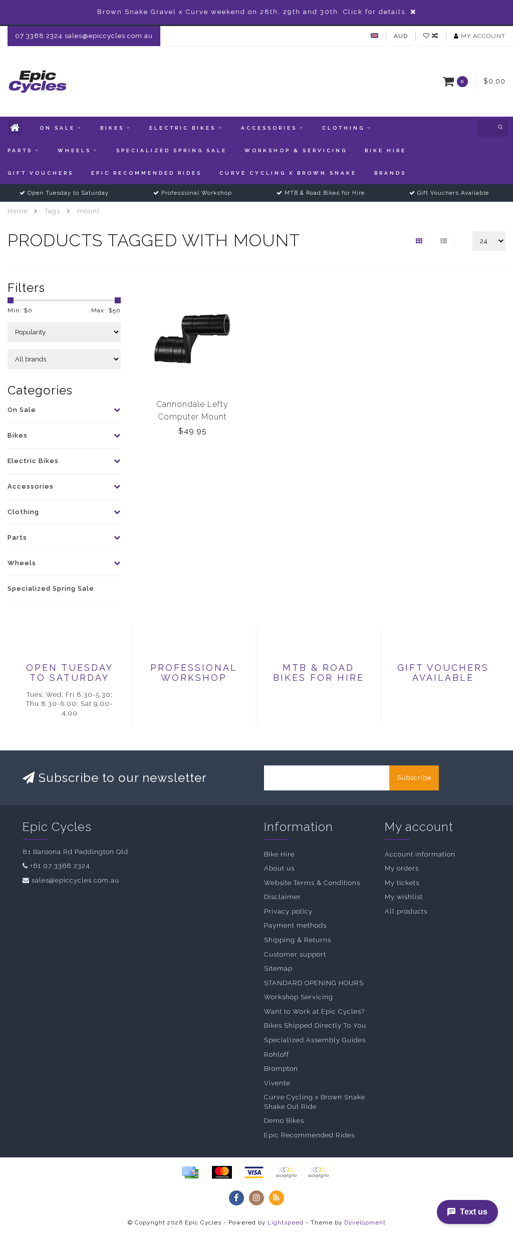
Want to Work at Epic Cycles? (314, 1011)
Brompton (281, 1068)
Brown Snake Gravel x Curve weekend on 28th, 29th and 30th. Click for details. (252, 12)
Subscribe (414, 777)
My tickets (402, 883)
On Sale (57, 128)
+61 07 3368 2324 (60, 866)
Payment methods (295, 925)
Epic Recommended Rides (146, 173)
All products (406, 911)
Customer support (295, 954)
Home (18, 211)
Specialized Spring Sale (171, 150)
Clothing (343, 128)
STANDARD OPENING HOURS (314, 983)
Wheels (74, 150)
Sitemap (278, 968)
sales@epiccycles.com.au (75, 880)
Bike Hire (385, 150)
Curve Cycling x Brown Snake (288, 173)
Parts (20, 150)
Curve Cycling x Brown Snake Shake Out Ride (314, 1101)
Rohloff (276, 1054)
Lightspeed (286, 1222)
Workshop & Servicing (295, 150)
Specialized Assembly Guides (315, 1040)
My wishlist (404, 897)
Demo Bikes (284, 1120)
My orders (402, 868)
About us (279, 868)
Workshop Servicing (298, 997)
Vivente (277, 1083)
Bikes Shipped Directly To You (315, 1025)
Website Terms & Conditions (312, 883)
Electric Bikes (182, 128)
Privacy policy (288, 911)
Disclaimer (282, 897)
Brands (390, 173)
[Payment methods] (189, 1172)
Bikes (112, 128)
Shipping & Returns (297, 940)
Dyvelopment (365, 1222)
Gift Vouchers (41, 173)
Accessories (269, 128)
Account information (420, 854)
